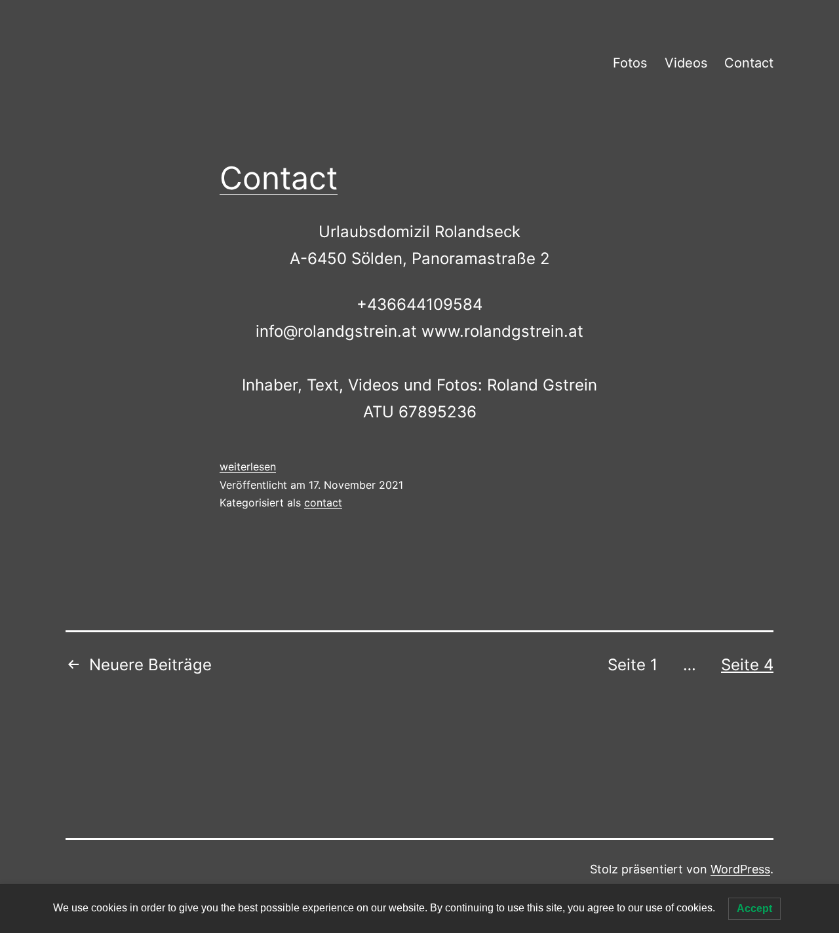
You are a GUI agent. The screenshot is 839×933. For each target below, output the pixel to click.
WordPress (740, 869)
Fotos (630, 63)
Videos (686, 63)
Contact (748, 63)
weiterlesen (248, 466)
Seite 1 (632, 664)
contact (323, 502)
